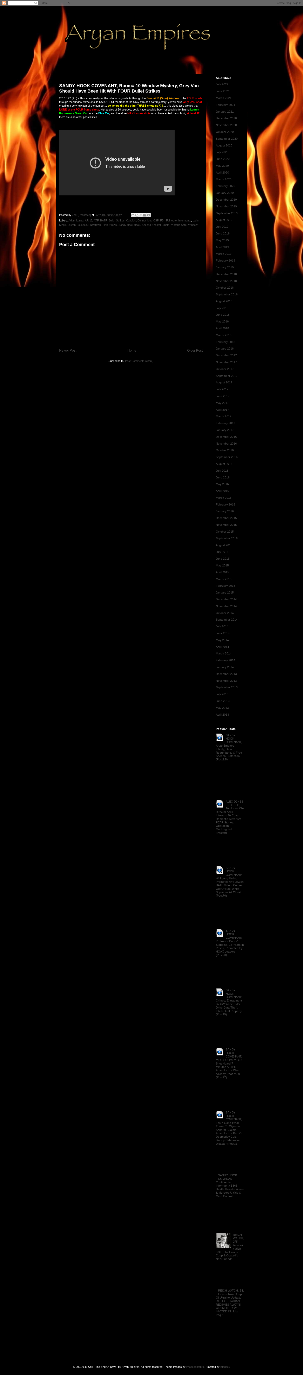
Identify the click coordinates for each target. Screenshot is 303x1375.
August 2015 (224, 545)
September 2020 (227, 138)
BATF (103, 220)
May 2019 (222, 240)
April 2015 (222, 572)
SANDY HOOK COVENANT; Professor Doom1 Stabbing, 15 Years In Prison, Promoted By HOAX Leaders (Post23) (230, 943)
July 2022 (222, 84)
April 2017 (222, 409)
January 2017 (225, 430)
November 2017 (226, 362)
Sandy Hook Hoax (129, 224)
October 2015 (225, 531)
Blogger (224, 1366)
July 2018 (222, 308)
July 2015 (222, 551)
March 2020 (223, 179)
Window (192, 224)
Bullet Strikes (116, 220)
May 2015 (222, 565)
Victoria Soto (179, 224)
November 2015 (226, 524)
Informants (184, 220)
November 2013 (226, 680)
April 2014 (222, 646)
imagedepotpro (195, 1366)
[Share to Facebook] (145, 215)
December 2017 (226, 355)
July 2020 (222, 152)
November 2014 (226, 606)
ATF (96, 220)
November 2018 (226, 281)
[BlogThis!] (137, 215)
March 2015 (223, 579)
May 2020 (222, 165)
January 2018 (225, 348)
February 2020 (225, 186)
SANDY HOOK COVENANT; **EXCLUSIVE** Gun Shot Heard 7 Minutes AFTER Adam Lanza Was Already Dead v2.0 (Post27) (229, 1063)
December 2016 (226, 436)
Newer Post (67, 350)
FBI (162, 220)
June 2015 (223, 558)
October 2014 (225, 613)
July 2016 (222, 470)
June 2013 (223, 701)
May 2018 (222, 321)
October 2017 (225, 369)
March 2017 (223, 416)
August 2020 (224, 145)
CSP (156, 220)
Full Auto (171, 220)
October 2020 (225, 131)
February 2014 (225, 660)
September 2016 (227, 457)
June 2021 (223, 91)
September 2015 (227, 538)
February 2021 (225, 104)
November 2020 (226, 125)
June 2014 (223, 633)
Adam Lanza (75, 220)
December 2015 (226, 518)
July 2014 (222, 626)
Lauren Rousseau (78, 224)
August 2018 (224, 301)
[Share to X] (141, 215)
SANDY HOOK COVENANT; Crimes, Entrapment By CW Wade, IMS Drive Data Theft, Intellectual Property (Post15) (229, 1002)
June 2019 (223, 233)
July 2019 (222, 226)
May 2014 (222, 640)
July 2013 (222, 694)
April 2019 (222, 247)
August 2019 (224, 219)
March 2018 (223, 335)
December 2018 (226, 274)
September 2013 (227, 687)
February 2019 (225, 260)
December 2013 (226, 674)
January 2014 (225, 667)
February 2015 (225, 585)
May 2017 (222, 402)
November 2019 (226, 206)
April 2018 (222, 328)
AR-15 (88, 220)
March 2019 (223, 253)
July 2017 (222, 389)
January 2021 (225, 111)
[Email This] (133, 215)
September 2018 (227, 294)
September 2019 (227, 213)
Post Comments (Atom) (139, 361)
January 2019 (225, 267)
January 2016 (225, 511)
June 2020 (223, 159)
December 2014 (226, 599)
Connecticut (144, 220)
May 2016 (222, 484)
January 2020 (225, 192)
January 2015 (225, 592)
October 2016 (225, 450)
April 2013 (222, 714)
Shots (165, 224)
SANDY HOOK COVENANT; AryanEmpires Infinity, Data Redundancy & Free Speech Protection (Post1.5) (229, 747)
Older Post (195, 350)
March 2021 (223, 98)
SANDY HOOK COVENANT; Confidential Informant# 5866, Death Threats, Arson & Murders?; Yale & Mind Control (230, 1186)
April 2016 (222, 490)
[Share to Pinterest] (149, 215)
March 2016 (223, 497)
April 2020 (222, 172)
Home (131, 350)
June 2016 (223, 477)
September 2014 (227, 619)
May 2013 (222, 707)
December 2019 (226, 199)
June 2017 (223, 396)
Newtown (95, 224)
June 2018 (223, 314)
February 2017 (225, 423)
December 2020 (226, 118)
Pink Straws (109, 224)
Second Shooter (151, 224)
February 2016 (225, 504)
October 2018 (225, 287)
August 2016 (224, 463)
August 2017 (224, 382)
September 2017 (227, 375)
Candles (131, 220)
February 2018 (225, 342)
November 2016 (226, 443)
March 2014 (223, 653)
